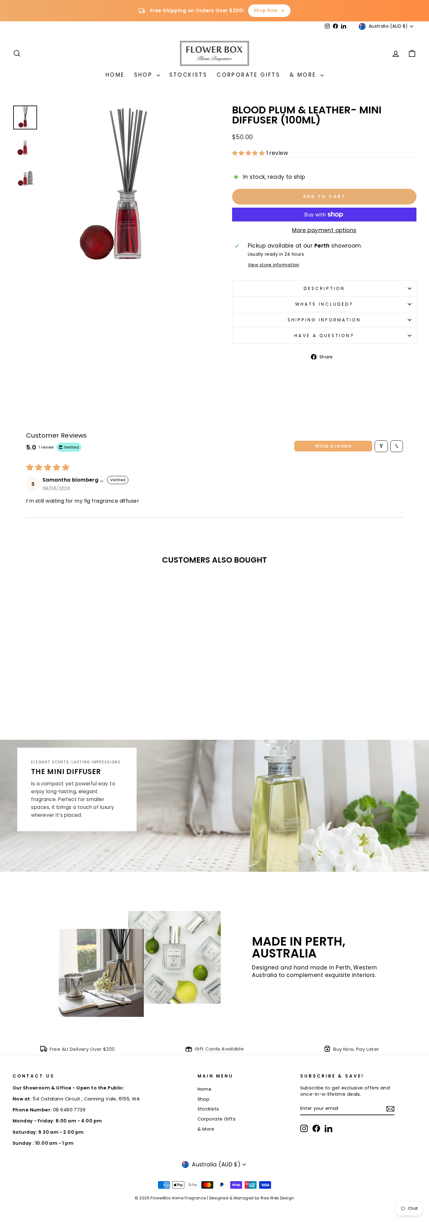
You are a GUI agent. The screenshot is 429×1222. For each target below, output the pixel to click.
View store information (273, 265)
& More (304, 75)
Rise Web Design (277, 1198)
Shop (144, 75)
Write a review (333, 446)
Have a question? (324, 336)
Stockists (188, 75)
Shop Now (266, 10)
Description (324, 289)
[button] (249, 153)
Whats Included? (324, 304)
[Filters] (381, 446)
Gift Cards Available (219, 1048)
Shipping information (324, 320)
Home (115, 75)
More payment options (324, 230)
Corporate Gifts (248, 75)
